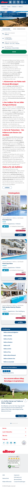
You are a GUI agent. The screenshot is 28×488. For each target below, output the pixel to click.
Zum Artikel (21, 416)
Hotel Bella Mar (7, 220)
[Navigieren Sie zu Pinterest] (11, 442)
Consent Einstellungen (19, 481)
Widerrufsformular (7, 481)
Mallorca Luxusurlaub (9, 361)
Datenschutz (5, 478)
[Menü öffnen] (25, 2)
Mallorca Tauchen (8, 339)
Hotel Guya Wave (7, 263)
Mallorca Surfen (7, 348)
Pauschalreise (6, 29)
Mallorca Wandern (8, 342)
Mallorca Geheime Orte (9, 358)
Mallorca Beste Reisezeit (10, 355)
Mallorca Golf (7, 345)
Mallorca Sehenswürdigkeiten (11, 332)
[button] (14, 428)
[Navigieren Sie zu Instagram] (7, 442)
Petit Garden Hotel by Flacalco (11, 307)
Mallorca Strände (8, 335)
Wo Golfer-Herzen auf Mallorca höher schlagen (12, 402)
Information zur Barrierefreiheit (18, 478)
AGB (3, 475)
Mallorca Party (7, 352)
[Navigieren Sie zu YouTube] (14, 442)
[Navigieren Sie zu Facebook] (3, 442)
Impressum (16, 475)
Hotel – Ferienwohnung (19, 29)
